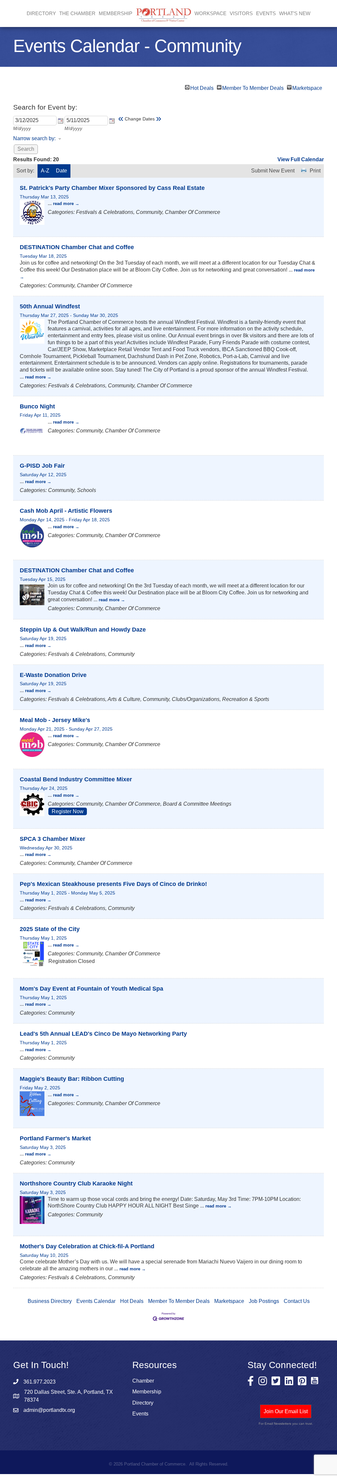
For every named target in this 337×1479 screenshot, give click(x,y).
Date (61, 170)
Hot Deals (202, 87)
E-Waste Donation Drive (53, 675)
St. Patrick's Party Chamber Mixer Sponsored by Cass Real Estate (112, 188)
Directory (41, 13)
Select (60, 120)
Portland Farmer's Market (55, 1138)
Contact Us (297, 1301)
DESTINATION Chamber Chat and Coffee (77, 247)
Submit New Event (273, 170)
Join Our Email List (286, 1411)
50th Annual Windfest (50, 306)
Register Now (68, 811)
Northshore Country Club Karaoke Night (76, 1183)
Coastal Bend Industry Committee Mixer (76, 779)
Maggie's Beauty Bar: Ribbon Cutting (72, 1079)
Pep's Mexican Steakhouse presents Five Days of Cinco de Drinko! (113, 884)
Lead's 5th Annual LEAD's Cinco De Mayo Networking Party (103, 1033)
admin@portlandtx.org (49, 1410)
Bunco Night (37, 406)
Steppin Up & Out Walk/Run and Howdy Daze (83, 629)
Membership (146, 1391)
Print (315, 170)
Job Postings (264, 1301)
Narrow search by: (34, 138)
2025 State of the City (50, 929)
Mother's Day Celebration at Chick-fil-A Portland (87, 1246)
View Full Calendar (300, 159)
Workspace (210, 13)
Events (266, 13)
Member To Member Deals (253, 87)
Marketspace (307, 87)
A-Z (45, 170)
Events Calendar (96, 1301)
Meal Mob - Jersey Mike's (55, 720)
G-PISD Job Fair (42, 465)
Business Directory (50, 1301)
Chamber (143, 1381)
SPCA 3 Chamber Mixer (52, 839)
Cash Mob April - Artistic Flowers (66, 510)
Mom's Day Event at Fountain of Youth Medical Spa (91, 988)
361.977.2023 (39, 1382)
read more (63, 203)
